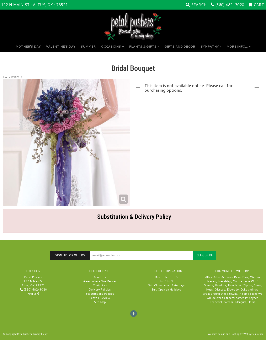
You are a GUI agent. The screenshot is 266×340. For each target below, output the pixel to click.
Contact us (100, 285)
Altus (208, 277)
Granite (208, 285)
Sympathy (210, 46)
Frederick (216, 302)
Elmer (257, 285)
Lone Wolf (251, 281)
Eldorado (233, 289)
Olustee (219, 289)
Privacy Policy (40, 334)
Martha (237, 281)
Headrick (220, 285)
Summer (88, 46)
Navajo (211, 281)
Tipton (247, 285)
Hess (209, 289)
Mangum (240, 302)
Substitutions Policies (100, 294)
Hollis (251, 302)
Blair (245, 277)
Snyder (253, 298)
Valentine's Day (60, 46)
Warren (255, 277)
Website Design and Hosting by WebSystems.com (235, 334)
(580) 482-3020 (229, 4)
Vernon (229, 302)
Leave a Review (99, 298)
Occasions (111, 46)
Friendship (224, 281)
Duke (243, 289)
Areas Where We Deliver (99, 281)
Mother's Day (28, 46)
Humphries (235, 285)
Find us (32, 294)
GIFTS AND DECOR (179, 46)
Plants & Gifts (142, 46)
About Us (100, 277)
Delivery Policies (100, 289)
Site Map (100, 302)
